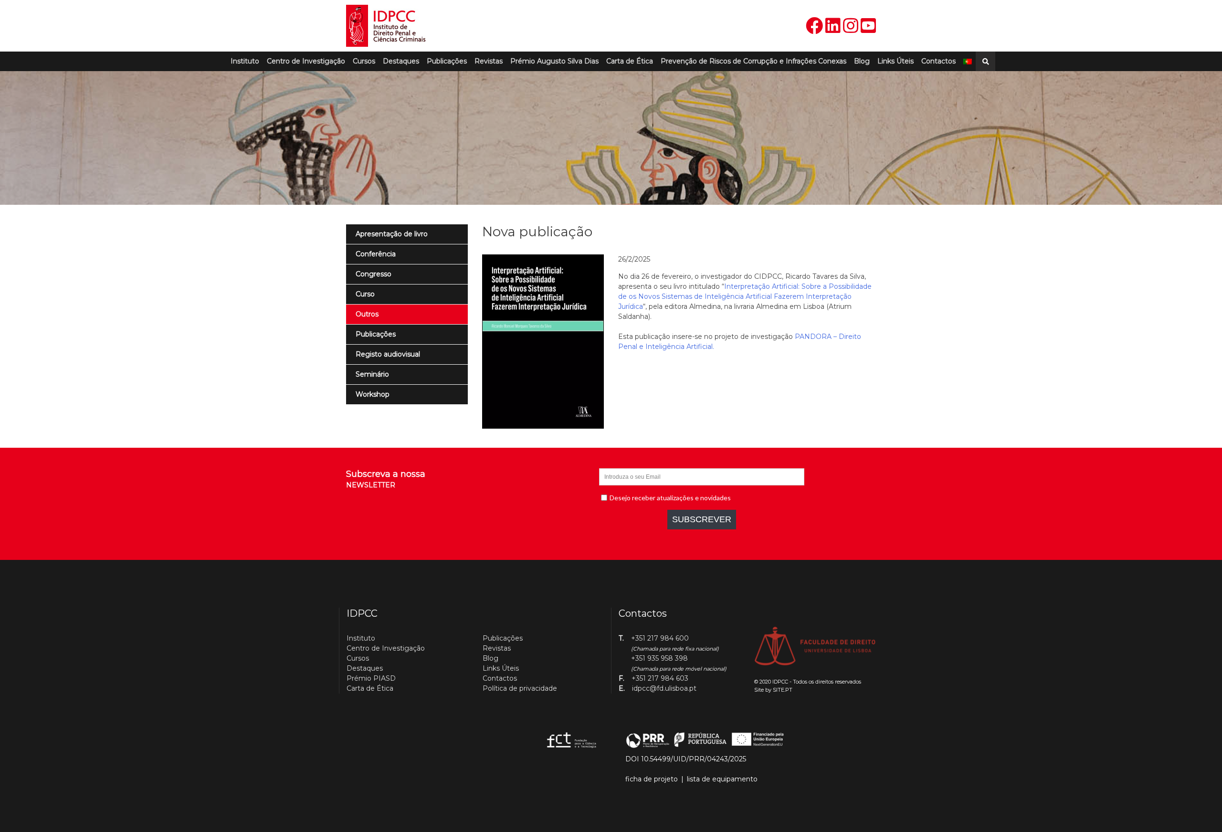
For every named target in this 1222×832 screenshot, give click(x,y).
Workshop (373, 394)
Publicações (447, 61)
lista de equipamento (722, 779)
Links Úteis (895, 61)
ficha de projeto (651, 779)
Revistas (488, 61)
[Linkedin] (833, 26)
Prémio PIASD (371, 678)
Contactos (938, 61)
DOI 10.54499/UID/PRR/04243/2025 (685, 759)
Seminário (372, 374)
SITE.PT (782, 689)
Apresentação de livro (392, 234)
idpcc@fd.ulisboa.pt (664, 688)
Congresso (373, 274)
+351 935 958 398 (659, 658)
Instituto (245, 61)
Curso (365, 294)
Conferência (376, 254)
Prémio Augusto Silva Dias (554, 61)
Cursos (364, 61)
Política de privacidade (520, 688)
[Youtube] (868, 26)
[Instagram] (850, 26)
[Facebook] (814, 26)
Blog (862, 61)
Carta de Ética (629, 61)
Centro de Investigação (306, 61)
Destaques (401, 61)
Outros (367, 314)
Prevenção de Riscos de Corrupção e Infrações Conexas (753, 61)
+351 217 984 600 (660, 638)
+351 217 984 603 (660, 678)
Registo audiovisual (388, 354)
